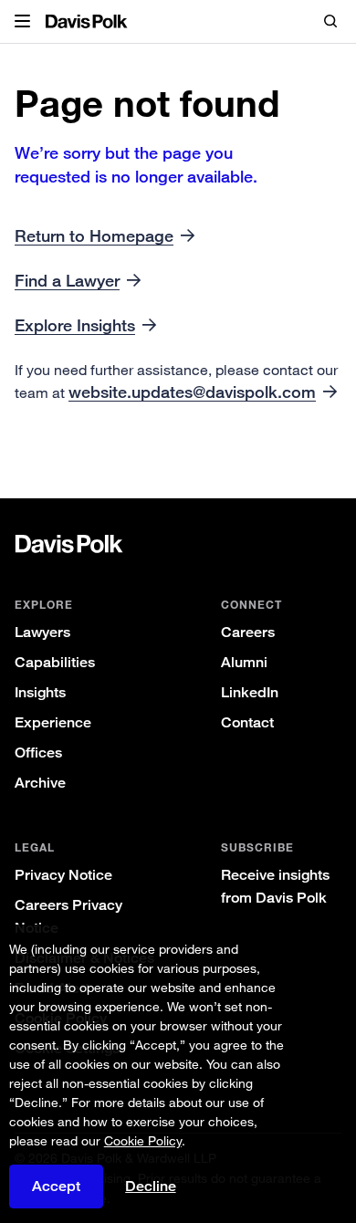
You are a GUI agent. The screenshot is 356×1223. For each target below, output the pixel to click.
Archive (40, 782)
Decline (150, 1186)
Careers (248, 632)
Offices (38, 752)
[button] (22, 22)
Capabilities (55, 662)
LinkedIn (249, 692)
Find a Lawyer (67, 280)
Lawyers (42, 632)
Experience (53, 722)
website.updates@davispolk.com (192, 392)
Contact (247, 722)
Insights (40, 692)
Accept (56, 1186)
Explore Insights (75, 325)
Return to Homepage (94, 235)
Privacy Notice (63, 874)
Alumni (244, 662)
